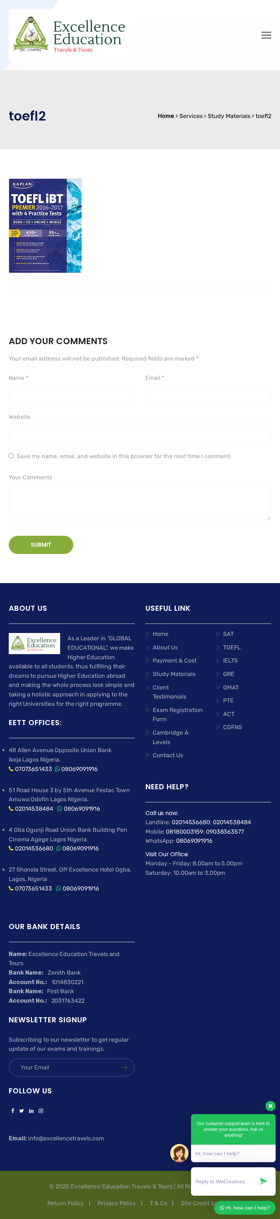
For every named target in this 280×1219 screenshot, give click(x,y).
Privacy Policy (117, 1203)
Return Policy (65, 1203)
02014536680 (34, 848)
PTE (228, 700)
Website (19, 416)
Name (18, 377)
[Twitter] (22, 1111)
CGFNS (232, 727)
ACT (228, 714)
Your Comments (30, 477)
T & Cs (158, 1203)
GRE (228, 674)
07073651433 (33, 769)
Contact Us (168, 755)
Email (154, 377)
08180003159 (184, 831)
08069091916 (79, 769)
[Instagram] (39, 1111)
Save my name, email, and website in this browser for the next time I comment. (124, 456)
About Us (165, 647)
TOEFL (232, 647)
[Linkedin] (31, 1111)
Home (160, 633)
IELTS (230, 660)
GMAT (231, 687)
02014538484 (33, 808)
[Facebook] (13, 1111)
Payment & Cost (175, 660)
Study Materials (174, 674)
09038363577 (225, 831)
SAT (228, 633)
